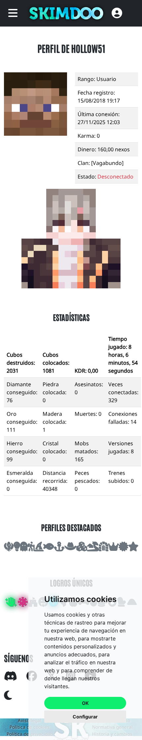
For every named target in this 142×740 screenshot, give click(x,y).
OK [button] (85, 703)
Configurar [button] (85, 716)
